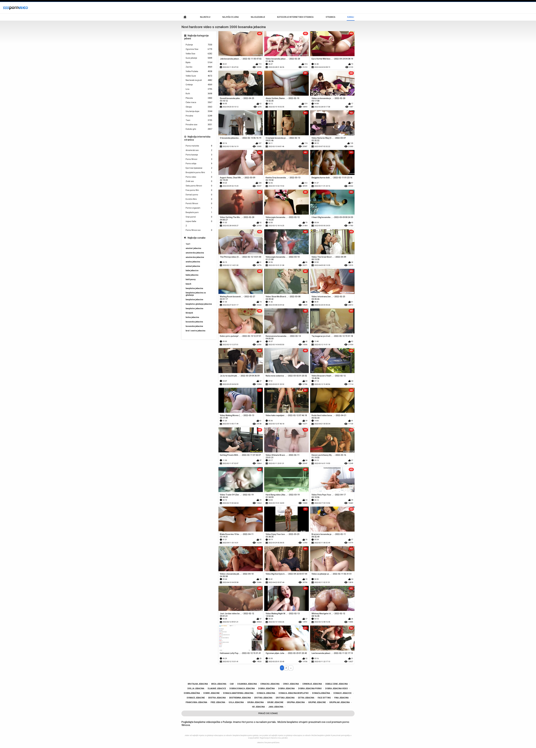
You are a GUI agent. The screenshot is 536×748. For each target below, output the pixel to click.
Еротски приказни (199, 168)
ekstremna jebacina (240, 698)
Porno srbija (199, 163)
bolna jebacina (192, 317)
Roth (199, 93)
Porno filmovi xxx (199, 230)
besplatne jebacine (194, 299)
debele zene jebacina (336, 684)
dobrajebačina (192, 693)
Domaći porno (199, 195)
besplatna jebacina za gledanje (196, 294)
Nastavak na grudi (199, 80)
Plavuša (199, 98)
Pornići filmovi (199, 203)
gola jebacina (236, 702)
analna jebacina (193, 262)
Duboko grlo (199, 129)
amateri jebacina (193, 248)
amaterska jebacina (195, 253)
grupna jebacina (296, 702)
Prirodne (199, 116)
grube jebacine (275, 702)
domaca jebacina (266, 693)
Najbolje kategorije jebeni (196, 37)
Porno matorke (199, 146)
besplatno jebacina (194, 308)
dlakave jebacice (217, 688)
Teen (199, 120)
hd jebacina (258, 707)
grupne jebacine (317, 702)
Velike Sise (199, 54)
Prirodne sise (199, 124)
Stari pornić (199, 217)
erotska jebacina (285, 698)
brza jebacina (218, 684)
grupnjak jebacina (339, 702)
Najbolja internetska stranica (197, 138)
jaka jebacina (275, 707)
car (232, 684)
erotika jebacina (263, 698)
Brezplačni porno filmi (199, 172)
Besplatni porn (199, 212)
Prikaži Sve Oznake (268, 713)
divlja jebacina (195, 688)
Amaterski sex (199, 150)
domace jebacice (342, 693)
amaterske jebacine (195, 257)
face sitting (324, 698)
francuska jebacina (196, 702)
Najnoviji (205, 17)
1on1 (188, 244)
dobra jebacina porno (310, 688)
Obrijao (199, 107)
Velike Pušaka (199, 71)
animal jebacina (193, 266)
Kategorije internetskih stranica (295, 17)
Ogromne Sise (199, 49)
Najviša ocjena (230, 17)
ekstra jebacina (217, 698)
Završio (199, 67)
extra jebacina (306, 698)
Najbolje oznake (196, 237)
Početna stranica (184, 17)
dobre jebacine (211, 693)
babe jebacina (192, 275)
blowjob (189, 313)
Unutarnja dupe (199, 111)
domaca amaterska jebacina (238, 693)
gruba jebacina (255, 702)
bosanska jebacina (194, 322)
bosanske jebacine (194, 326)
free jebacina (218, 702)
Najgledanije (258, 17)
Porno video (199, 177)
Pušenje (199, 45)
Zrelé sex (199, 181)
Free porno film (199, 190)
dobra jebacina (286, 688)
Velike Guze (199, 76)
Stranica (330, 17)
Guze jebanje (199, 58)
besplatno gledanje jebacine (199, 304)
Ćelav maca (199, 102)
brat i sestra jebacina (195, 331)
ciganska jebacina (247, 684)
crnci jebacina (291, 684)
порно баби (199, 221)
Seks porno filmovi (199, 186)
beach (188, 284)
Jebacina (260, 743)
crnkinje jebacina (312, 684)
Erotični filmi (199, 199)
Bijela (199, 62)
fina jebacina (341, 698)
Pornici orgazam (199, 208)
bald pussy (191, 279)
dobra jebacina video (336, 688)
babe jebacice (192, 270)
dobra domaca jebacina (242, 688)
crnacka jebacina (269, 684)
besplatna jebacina (194, 288)
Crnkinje (199, 84)
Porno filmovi (199, 159)
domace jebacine (196, 698)
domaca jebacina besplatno (294, 693)
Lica (199, 89)
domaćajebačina (321, 693)
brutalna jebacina (198, 684)
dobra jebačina (266, 688)
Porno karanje (199, 155)
